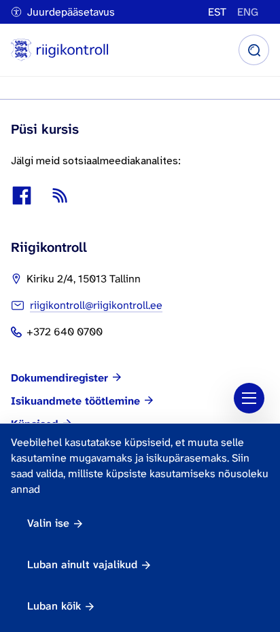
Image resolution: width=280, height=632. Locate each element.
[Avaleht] (59, 50)
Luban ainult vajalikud (82, 564)
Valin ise (48, 523)
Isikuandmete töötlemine (75, 401)
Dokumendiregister (59, 378)
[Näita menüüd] (249, 398)
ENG (247, 12)
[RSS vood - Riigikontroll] (60, 195)
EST (217, 12)
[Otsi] (254, 50)
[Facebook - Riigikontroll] (22, 195)
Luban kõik (54, 606)
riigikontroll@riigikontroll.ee (96, 305)
